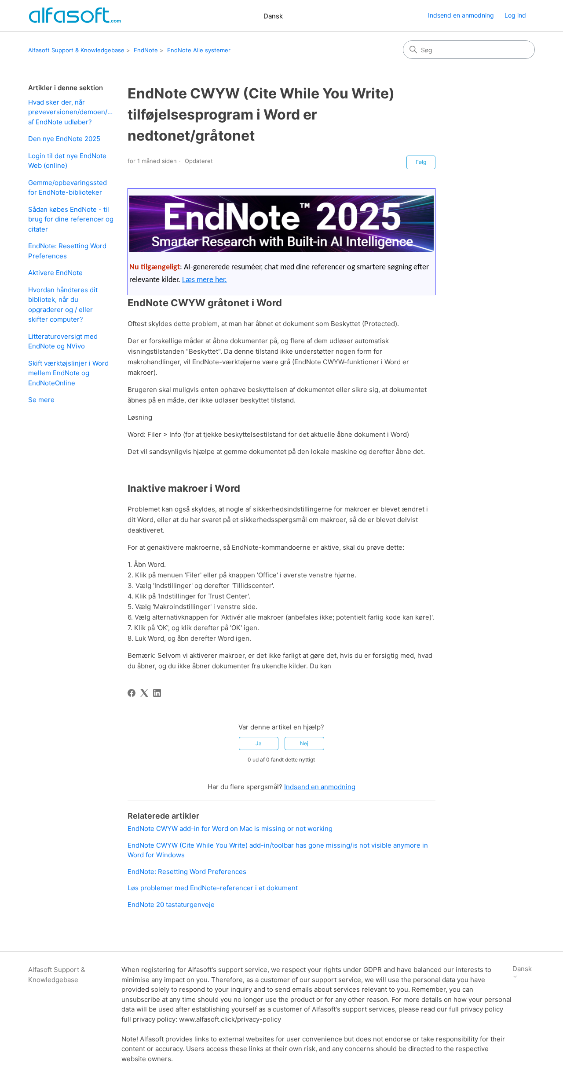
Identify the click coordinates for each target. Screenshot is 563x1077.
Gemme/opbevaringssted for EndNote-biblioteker (67, 187)
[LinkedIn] (157, 693)
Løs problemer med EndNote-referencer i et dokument (213, 888)
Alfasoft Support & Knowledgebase (76, 50)
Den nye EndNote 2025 (64, 138)
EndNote (146, 50)
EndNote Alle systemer (198, 50)
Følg (421, 162)
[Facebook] (131, 693)
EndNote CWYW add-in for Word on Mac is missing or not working (230, 828)
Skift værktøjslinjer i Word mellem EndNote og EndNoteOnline (68, 373)
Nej (304, 743)
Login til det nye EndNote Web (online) (67, 161)
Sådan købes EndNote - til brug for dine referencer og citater (70, 219)
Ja (259, 743)
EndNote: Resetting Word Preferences (67, 251)
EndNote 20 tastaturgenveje (171, 904)
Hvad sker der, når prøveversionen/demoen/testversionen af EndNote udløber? (71, 112)
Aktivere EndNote (55, 272)
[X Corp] (144, 693)
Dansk (273, 16)
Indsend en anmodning (461, 15)
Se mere (41, 399)
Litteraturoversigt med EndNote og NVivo (63, 341)
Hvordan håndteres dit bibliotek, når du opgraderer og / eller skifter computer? (63, 305)
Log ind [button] (515, 15)
